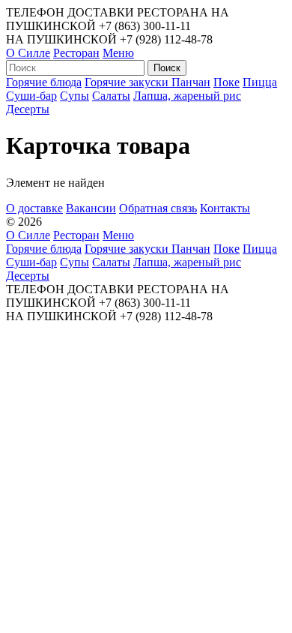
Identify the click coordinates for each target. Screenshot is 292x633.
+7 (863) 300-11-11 (145, 26)
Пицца (260, 82)
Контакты (225, 208)
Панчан (190, 82)
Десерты (27, 109)
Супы (74, 95)
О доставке (34, 208)
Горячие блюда (44, 82)
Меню (118, 52)
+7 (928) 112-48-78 (166, 39)
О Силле (28, 52)
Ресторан (76, 52)
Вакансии (91, 208)
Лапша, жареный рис (187, 95)
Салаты (111, 95)
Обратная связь (158, 208)
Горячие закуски (128, 82)
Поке (226, 82)
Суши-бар (31, 95)
